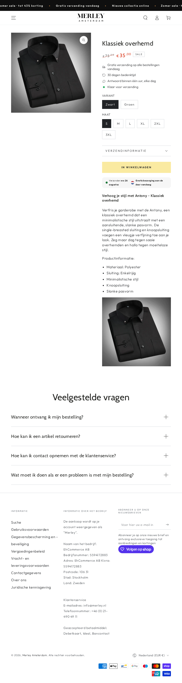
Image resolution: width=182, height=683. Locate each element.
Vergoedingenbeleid (28, 551)
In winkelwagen (136, 167)
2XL (157, 124)
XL (142, 124)
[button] (145, 18)
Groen (129, 104)
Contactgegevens (26, 573)
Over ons (19, 580)
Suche (16, 522)
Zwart (110, 104)
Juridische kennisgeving (31, 587)
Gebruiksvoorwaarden (30, 529)
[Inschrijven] (168, 524)
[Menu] (13, 18)
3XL (109, 135)
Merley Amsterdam (34, 655)
